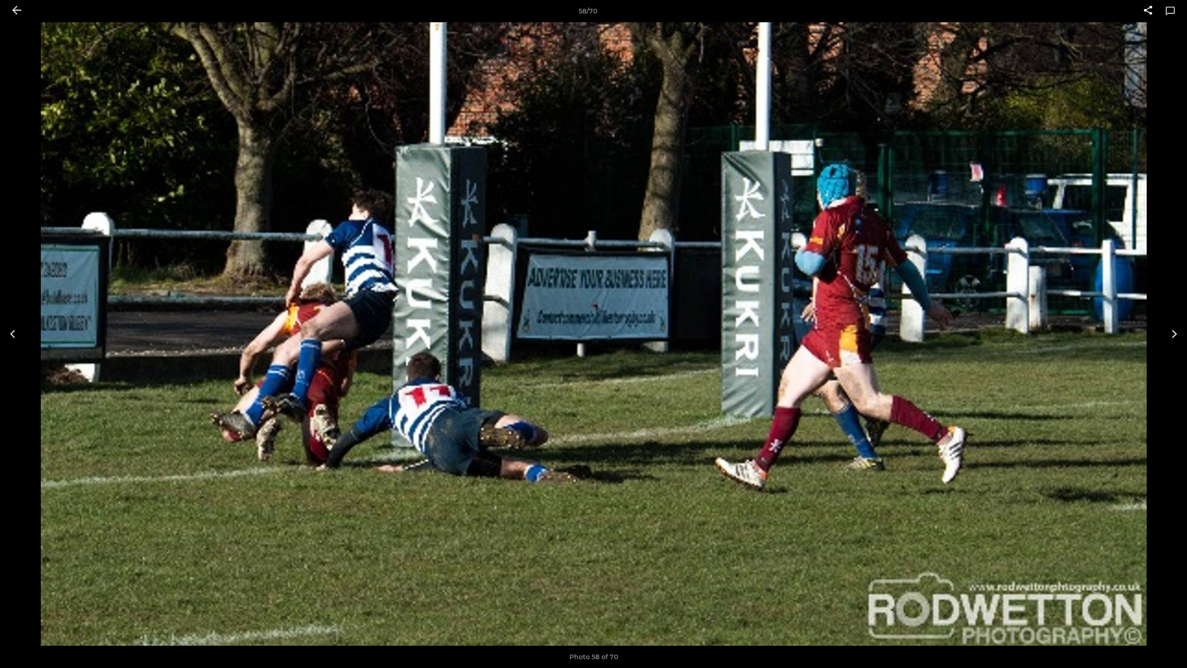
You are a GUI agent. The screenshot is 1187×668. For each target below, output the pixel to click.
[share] (1148, 11)
